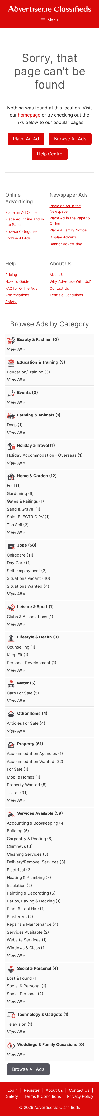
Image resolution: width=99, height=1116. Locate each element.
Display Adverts (63, 237)
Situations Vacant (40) (28, 578)
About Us (57, 274)
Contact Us (59, 288)
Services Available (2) (28, 932)
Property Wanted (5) (27, 784)
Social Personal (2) (25, 993)
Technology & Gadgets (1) (42, 1014)
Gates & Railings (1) (25, 501)
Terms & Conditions (66, 295)
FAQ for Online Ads (21, 288)
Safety (11, 302)
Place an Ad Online (21, 212)
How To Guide (17, 281)
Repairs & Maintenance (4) (32, 924)
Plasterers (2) (20, 916)
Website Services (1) (27, 939)
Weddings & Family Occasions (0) (50, 1044)
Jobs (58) (26, 545)
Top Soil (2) (18, 524)
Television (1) (19, 1024)
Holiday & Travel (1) (36, 445)
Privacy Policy (80, 1096)
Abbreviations (17, 295)
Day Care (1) (19, 562)
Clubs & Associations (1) (30, 616)
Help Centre (49, 153)
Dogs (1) (15, 424)
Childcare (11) (20, 555)
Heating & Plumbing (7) (29, 877)
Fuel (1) (14, 485)
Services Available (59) (40, 813)
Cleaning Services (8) (27, 854)
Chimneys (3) (20, 846)
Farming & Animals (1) (38, 415)
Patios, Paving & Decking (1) (34, 901)
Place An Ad (26, 138)
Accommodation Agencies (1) (35, 753)
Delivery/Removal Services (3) (36, 861)
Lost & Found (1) (22, 978)
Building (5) (18, 830)
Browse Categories (21, 231)
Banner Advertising (66, 244)
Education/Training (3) (28, 371)
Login (12, 1090)
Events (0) (27, 392)
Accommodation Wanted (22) (35, 761)
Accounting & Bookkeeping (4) (36, 823)
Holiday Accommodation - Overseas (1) (45, 455)
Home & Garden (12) (37, 475)
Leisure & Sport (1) (35, 606)
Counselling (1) (21, 647)
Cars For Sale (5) (23, 693)
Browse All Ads (70, 138)
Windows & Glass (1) (26, 947)
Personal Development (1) (31, 662)
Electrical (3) (19, 869)
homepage (29, 115)
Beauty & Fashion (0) (38, 339)
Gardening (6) (20, 493)
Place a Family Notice (68, 230)
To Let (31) (17, 792)
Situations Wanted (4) (28, 586)
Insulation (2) (19, 885)
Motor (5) (26, 683)
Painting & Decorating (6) (31, 893)
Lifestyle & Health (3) (38, 637)
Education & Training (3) (41, 362)
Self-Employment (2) (27, 570)
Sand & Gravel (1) (23, 509)
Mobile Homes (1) (23, 777)
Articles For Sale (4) (26, 723)
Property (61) (30, 743)
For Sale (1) (18, 769)
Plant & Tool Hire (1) (26, 908)
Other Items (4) (32, 713)
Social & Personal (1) (26, 985)
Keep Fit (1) (18, 654)
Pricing (11, 274)
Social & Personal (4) (37, 968)
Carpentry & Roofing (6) (30, 838)
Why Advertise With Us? (70, 281)
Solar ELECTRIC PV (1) (28, 516)
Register (32, 1090)
